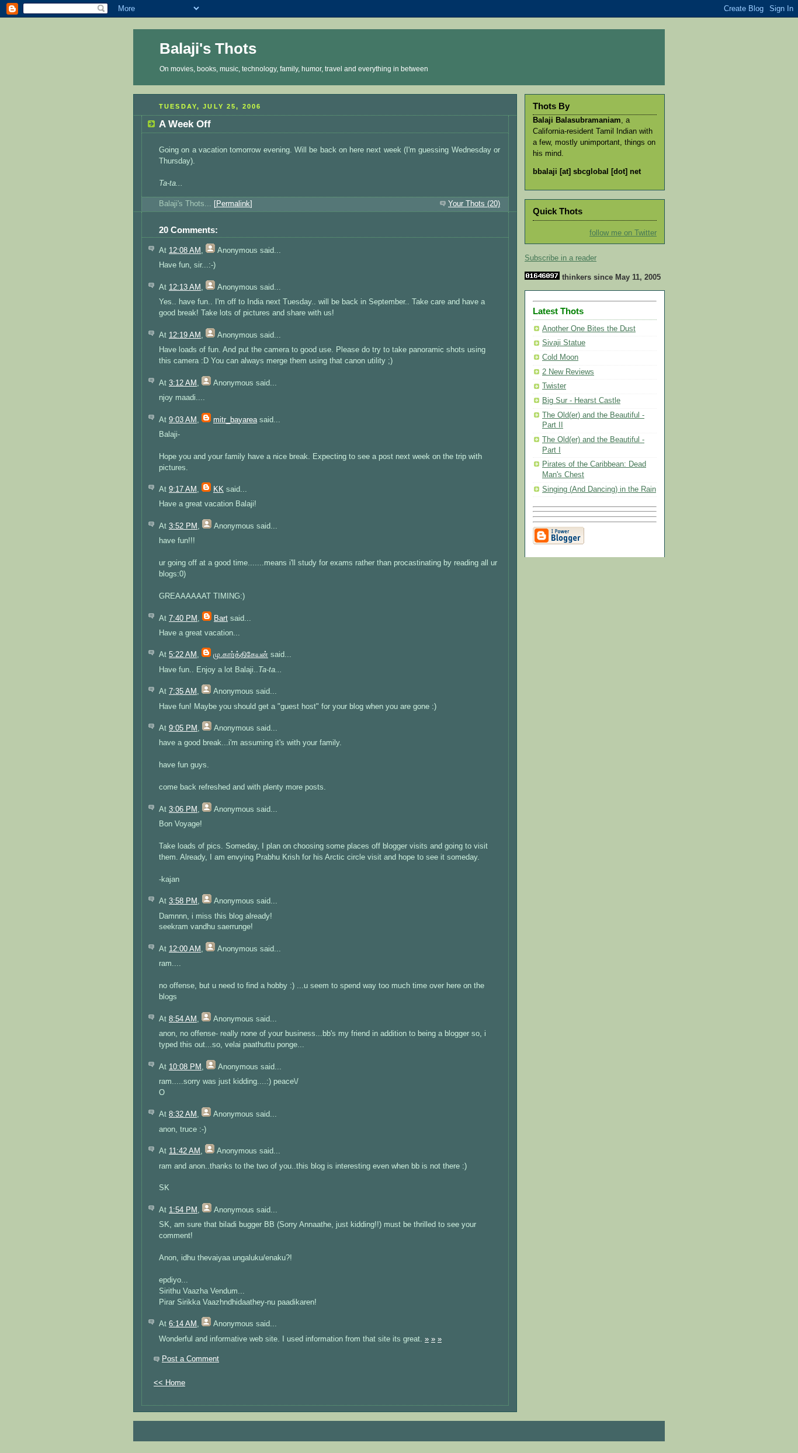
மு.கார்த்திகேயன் (240, 655)
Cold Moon (560, 357)
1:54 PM (183, 1210)
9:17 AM (183, 489)
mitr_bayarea (235, 420)
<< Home (169, 1383)
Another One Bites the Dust (589, 329)
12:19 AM (185, 335)
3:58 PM (183, 901)
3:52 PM (183, 526)
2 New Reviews (568, 372)
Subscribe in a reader (560, 258)
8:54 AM (183, 1019)
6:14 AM (183, 1324)
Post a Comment (190, 1359)
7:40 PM (183, 618)
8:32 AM (183, 1114)
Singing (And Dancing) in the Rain (599, 489)
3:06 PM (183, 809)
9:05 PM (183, 728)
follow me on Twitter (623, 233)
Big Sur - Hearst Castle (581, 401)
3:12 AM (183, 383)
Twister (554, 386)
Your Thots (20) (474, 204)
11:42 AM (184, 1151)
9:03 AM (183, 420)
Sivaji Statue (563, 343)
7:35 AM (183, 691)
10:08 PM (185, 1067)
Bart (221, 618)
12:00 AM (185, 949)
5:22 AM (183, 655)
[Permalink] (233, 204)
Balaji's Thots (207, 48)
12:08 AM (185, 250)
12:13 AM (185, 287)
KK (218, 489)
